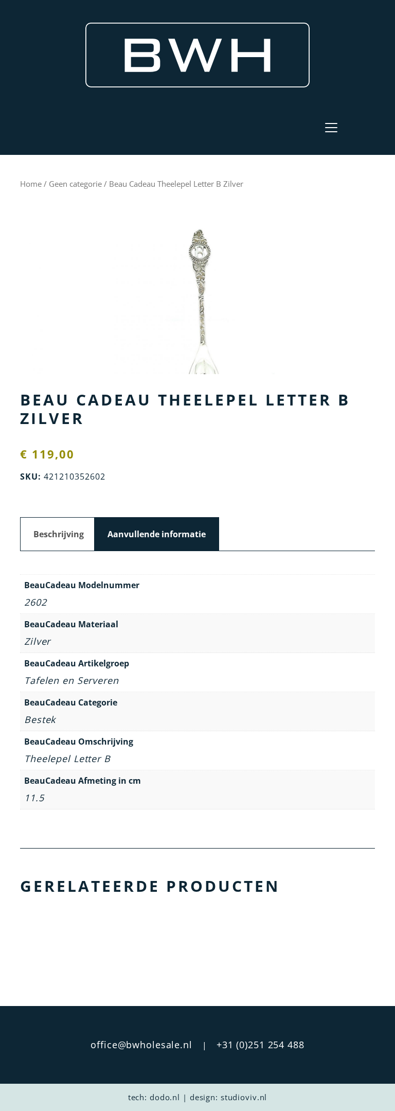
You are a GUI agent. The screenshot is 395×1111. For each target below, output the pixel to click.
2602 (35, 602)
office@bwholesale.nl (141, 1044)
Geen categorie (75, 184)
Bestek (40, 719)
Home (31, 184)
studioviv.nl (244, 1097)
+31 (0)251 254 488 (260, 1044)
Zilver (37, 641)
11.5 (34, 797)
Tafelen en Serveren (71, 680)
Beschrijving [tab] (58, 534)
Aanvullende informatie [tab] (156, 534)
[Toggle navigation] (331, 127)
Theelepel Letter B (67, 758)
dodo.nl (165, 1097)
